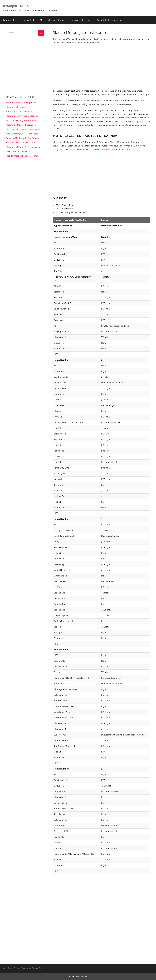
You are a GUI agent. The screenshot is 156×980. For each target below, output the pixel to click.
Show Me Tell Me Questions (19, 111)
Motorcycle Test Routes (104, 149)
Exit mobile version (78, 976)
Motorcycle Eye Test (15, 107)
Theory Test (28, 20)
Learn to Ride (9, 20)
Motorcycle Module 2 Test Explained (23, 147)
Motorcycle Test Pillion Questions (22, 116)
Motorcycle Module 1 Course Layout (23, 129)
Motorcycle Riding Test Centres (21, 120)
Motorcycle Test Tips (80, 20)
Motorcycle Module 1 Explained (21, 125)
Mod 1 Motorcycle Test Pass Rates (22, 134)
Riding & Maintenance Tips (109, 20)
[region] (101, 66)
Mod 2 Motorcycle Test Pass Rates (22, 156)
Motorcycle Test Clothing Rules (21, 102)
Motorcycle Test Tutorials (52, 20)
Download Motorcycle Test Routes (22, 138)
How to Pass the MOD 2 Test (19, 151)
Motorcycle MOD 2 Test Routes (20, 142)
